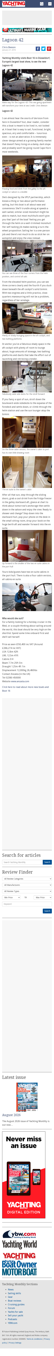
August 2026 (11, 1115)
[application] (27, 597)
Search (47, 862)
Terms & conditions (34, 1339)
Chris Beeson (9, 47)
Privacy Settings (15, 1343)
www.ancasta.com (20, 681)
